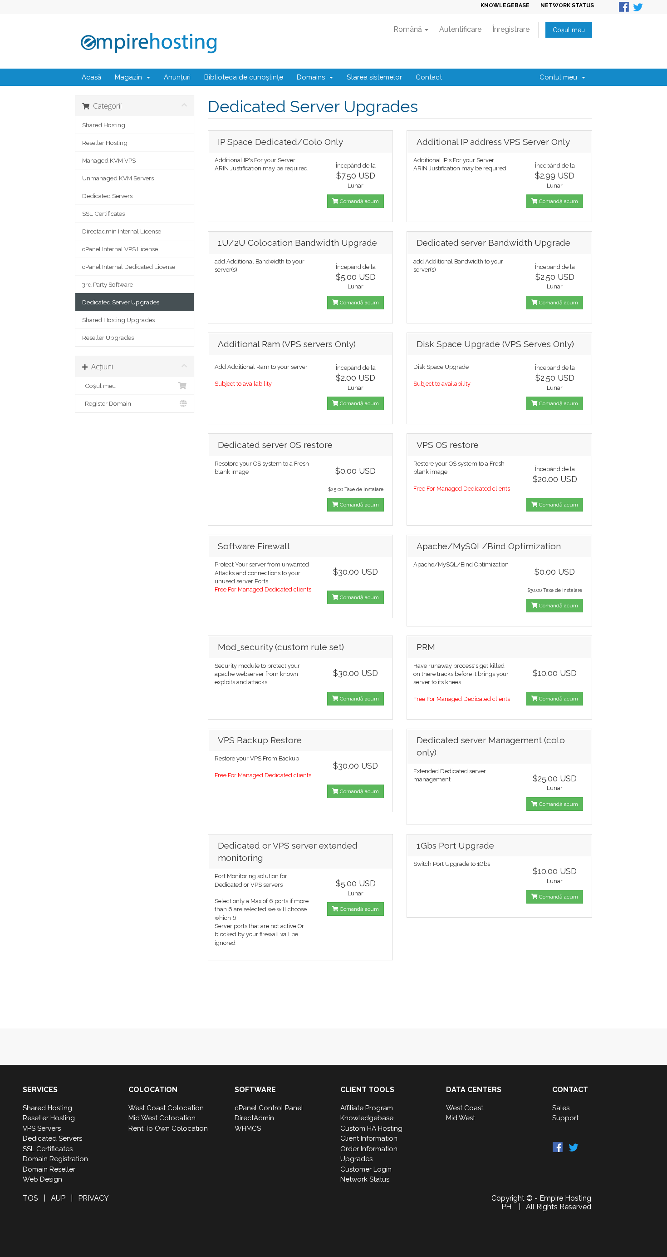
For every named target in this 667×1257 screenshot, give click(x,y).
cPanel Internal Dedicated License (128, 266)
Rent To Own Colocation (168, 1128)
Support (565, 1118)
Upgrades (356, 1159)
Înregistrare (511, 29)
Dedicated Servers (107, 195)
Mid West (460, 1118)
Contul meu (560, 77)
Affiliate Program (366, 1108)
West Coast (464, 1108)
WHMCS (248, 1128)
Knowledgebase (366, 1118)
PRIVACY (93, 1198)
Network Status (364, 1179)
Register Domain (106, 403)
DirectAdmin (254, 1118)
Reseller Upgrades (108, 337)
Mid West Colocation (162, 1118)
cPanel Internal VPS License (120, 249)
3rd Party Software (107, 284)
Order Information (368, 1149)
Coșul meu (569, 30)
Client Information (368, 1138)
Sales (560, 1108)
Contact (429, 77)
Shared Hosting (103, 125)
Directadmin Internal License (121, 231)
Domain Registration (55, 1159)
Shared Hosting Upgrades (118, 319)
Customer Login (366, 1169)
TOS (30, 1198)
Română (408, 29)
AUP (58, 1198)
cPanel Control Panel (269, 1108)
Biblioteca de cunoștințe (243, 77)
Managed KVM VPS (109, 160)
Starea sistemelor (374, 77)
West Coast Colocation (166, 1108)
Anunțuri (177, 77)
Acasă (91, 77)
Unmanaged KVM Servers (118, 178)
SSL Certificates (103, 213)
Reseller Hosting (105, 142)
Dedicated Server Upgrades (120, 302)
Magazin (130, 77)
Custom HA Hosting (371, 1128)
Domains (313, 77)
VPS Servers (42, 1128)
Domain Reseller (49, 1169)
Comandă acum (358, 201)
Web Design (42, 1179)
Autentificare (460, 29)
